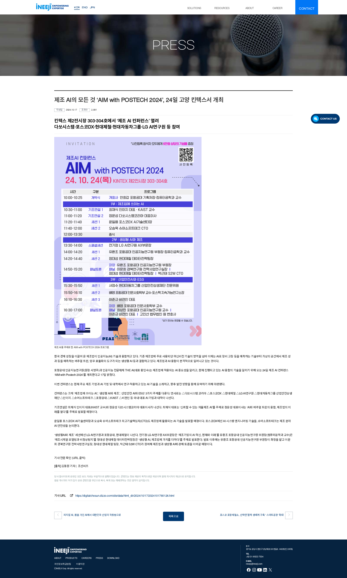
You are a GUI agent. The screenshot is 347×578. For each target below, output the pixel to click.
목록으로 (173, 516)
